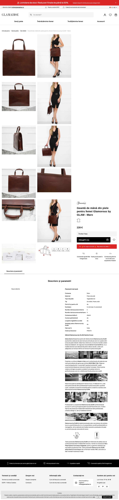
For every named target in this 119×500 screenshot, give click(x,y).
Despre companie (31, 479)
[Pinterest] (103, 486)
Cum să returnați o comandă (57, 483)
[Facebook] (99, 486)
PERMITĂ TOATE (107, 497)
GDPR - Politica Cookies (9, 483)
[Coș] (116, 15)
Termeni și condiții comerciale (10, 479)
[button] (116, 3)
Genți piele (15, 31)
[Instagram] (107, 486)
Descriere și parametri (14, 271)
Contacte (28, 483)
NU (98, 497)
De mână (23, 31)
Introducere (6, 31)
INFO (94, 497)
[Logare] (105, 15)
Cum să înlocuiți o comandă (57, 479)
